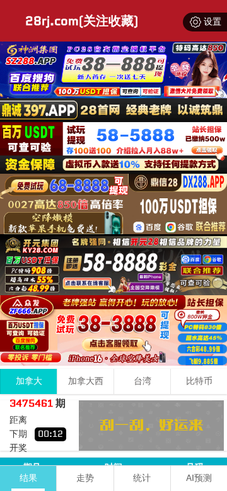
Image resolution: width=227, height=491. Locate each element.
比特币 (199, 381)
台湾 (142, 381)
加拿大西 (85, 381)
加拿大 (29, 381)
